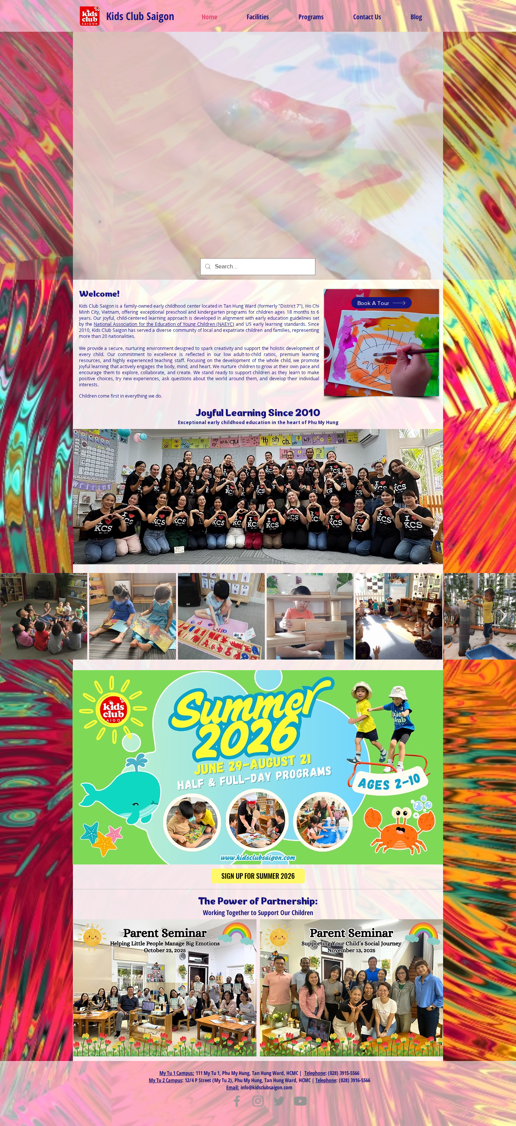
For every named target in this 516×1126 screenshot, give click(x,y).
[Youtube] (300, 1101)
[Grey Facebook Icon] (236, 1101)
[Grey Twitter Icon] (279, 1101)
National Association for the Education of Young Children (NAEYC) (164, 324)
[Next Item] (503, 616)
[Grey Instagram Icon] (258, 1101)
